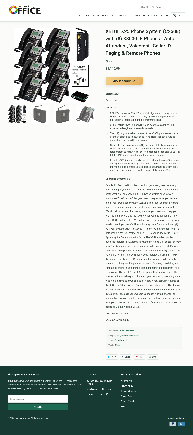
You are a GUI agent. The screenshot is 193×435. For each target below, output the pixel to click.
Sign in (144, 7)
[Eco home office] (28, 11)
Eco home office (22, 418)
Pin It (141, 357)
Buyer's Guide (156, 15)
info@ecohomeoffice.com (99, 389)
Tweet (113, 357)
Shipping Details (128, 391)
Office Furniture (86, 15)
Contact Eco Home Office (98, 394)
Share (127, 357)
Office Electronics (114, 15)
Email (154, 357)
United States (127, 335)
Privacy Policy (127, 396)
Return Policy (127, 386)
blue (118, 335)
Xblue (109, 61)
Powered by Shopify (176, 418)
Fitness (137, 15)
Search (124, 406)
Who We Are (126, 381)
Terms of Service (128, 401)
